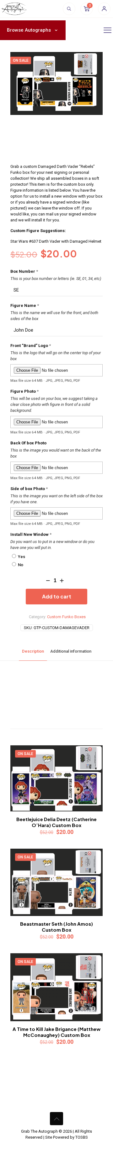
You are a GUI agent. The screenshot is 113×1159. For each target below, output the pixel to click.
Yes (21, 556)
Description (33, 651)
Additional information (70, 651)
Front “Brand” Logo (30, 345)
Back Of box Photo (28, 443)
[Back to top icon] (56, 1118)
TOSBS (81, 1137)
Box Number (24, 271)
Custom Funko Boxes (66, 616)
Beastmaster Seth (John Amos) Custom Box (56, 927)
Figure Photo (24, 391)
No (20, 564)
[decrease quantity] (48, 580)
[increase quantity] (61, 580)
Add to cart (56, 596)
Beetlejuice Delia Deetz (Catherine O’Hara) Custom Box (56, 822)
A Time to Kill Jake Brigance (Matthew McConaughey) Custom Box (56, 1032)
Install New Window (30, 534)
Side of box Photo (29, 488)
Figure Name (24, 305)
